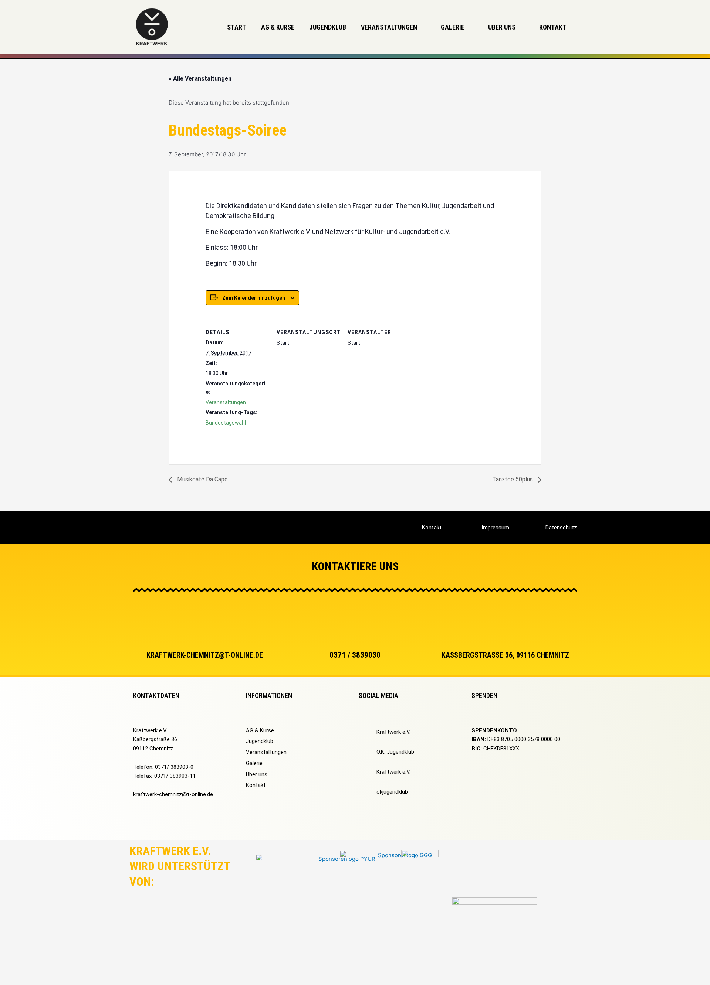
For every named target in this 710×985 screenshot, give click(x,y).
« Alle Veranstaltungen (200, 78)
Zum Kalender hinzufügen (253, 298)
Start (236, 27)
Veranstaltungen (226, 402)
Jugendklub (327, 27)
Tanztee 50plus (513, 479)
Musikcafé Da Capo (202, 479)
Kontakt (553, 27)
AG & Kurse (277, 27)
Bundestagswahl (226, 423)
